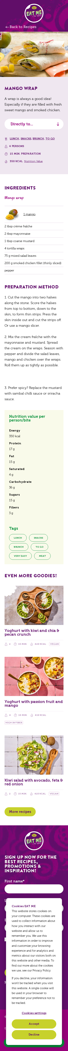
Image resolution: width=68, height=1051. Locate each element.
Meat (42, 556)
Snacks (26, 138)
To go (50, 138)
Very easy (20, 556)
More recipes (20, 812)
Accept (34, 1024)
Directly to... (22, 124)
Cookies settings (34, 1013)
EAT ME (34, 13)
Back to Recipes (23, 27)
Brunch (38, 138)
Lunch (14, 138)
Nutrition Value (33, 161)
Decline (34, 1034)
